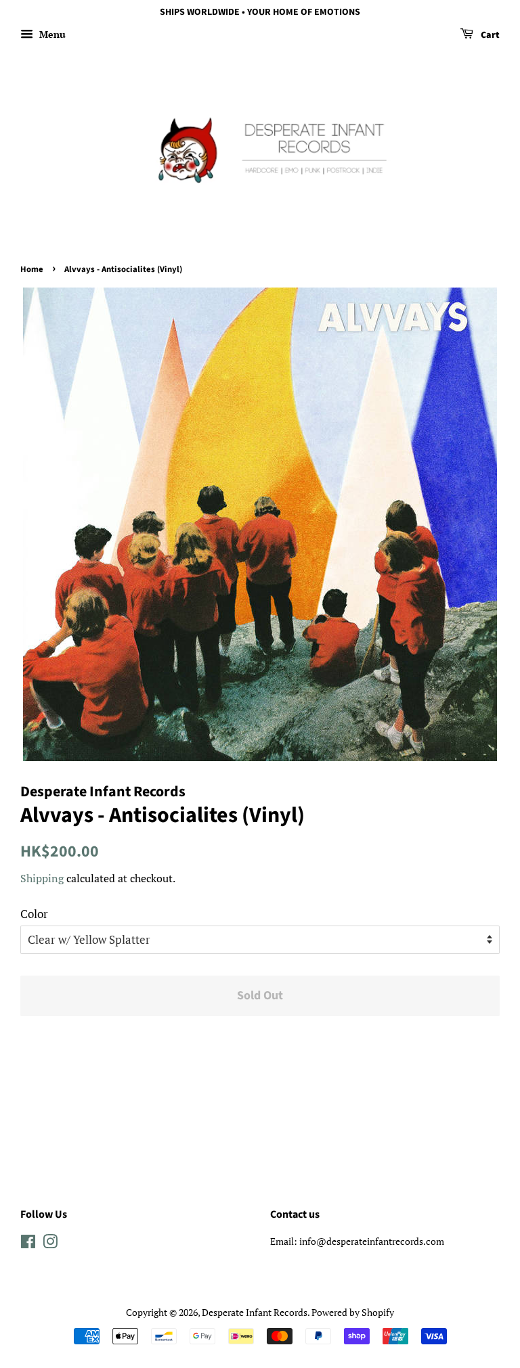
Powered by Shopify (352, 1312)
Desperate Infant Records (254, 1312)
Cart (489, 35)
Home (31, 269)
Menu (51, 34)
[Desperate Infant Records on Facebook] (28, 1243)
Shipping (42, 878)
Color (34, 913)
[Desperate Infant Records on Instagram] (50, 1243)
